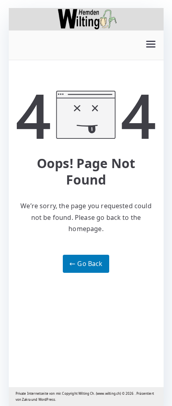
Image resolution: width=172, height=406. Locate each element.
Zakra (26, 399)
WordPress (46, 399)
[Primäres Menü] (150, 45)
